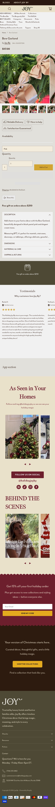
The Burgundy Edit (18, 16)
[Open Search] (9, 8)
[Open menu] (4, 8)
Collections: (32, 13)
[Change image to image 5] (42, 109)
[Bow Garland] (25, 78)
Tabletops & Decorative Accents (11, 28)
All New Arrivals (19, 13)
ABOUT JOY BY (21, 2)
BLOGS (6, 2)
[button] (27, 175)
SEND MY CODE (27, 613)
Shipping (5, 190)
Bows (2, 22)
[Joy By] (27, 8)
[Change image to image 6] (51, 109)
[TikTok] (24, 487)
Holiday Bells (11, 22)
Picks (37, 19)
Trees (20, 22)
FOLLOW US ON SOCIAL (27, 474)
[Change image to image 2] (15, 109)
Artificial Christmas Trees (8, 25)
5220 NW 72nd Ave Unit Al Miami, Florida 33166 (23, 780)
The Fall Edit (32, 16)
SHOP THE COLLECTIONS (27, 664)
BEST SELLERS (5, 19)
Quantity (6, 153)
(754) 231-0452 (11, 771)
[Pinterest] (19, 487)
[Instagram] (30, 487)
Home (4, 33)
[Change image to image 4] (33, 109)
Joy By (7, 42)
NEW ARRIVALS (5, 13)
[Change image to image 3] (24, 109)
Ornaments (28, 19)
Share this (10, 198)
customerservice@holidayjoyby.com (19, 776)
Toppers (28, 28)
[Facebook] (36, 487)
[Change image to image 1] (6, 109)
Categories (17, 19)
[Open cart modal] (50, 8)
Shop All (37, 28)
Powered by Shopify (26, 790)
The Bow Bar (4, 16)
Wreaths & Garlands (32, 22)
